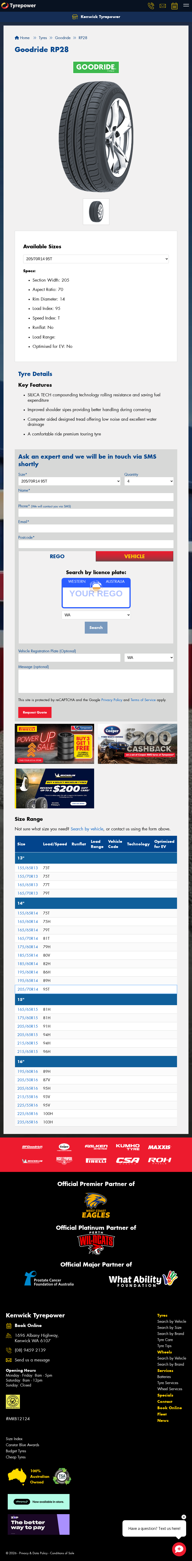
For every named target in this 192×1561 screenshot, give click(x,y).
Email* (23, 521)
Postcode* (26, 537)
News (163, 1420)
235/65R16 (27, 1122)
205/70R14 (28, 989)
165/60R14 (27, 921)
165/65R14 (27, 930)
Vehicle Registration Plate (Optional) (47, 651)
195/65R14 (27, 980)
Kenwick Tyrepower (100, 16)
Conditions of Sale (62, 1553)
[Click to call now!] (151, 6)
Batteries (164, 1376)
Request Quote (35, 712)
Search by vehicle (87, 829)
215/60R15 (27, 1043)
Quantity (131, 474)
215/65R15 (27, 1051)
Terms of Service (143, 700)
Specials (165, 1395)
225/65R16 (27, 1113)
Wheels (164, 1352)
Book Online (169, 1407)
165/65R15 (27, 1009)
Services (165, 1370)
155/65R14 (27, 913)
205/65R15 (27, 1034)
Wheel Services (169, 1388)
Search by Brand (170, 1333)
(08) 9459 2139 (30, 1350)
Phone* (44, 506)
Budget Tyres (16, 1451)
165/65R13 (27, 884)
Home (24, 37)
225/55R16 (27, 1105)
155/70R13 (27, 876)
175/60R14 (27, 946)
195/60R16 (27, 1071)
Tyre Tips (164, 1345)
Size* (22, 474)
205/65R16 (27, 1088)
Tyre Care (165, 1339)
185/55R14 (27, 955)
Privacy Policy (111, 700)
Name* (24, 490)
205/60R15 (27, 1026)
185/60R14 (27, 963)
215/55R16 (27, 1096)
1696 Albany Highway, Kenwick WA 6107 (37, 1338)
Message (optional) (33, 666)
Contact (164, 1401)
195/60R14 (27, 972)
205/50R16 (27, 1080)
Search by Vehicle (171, 1321)
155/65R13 (27, 868)
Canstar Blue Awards (22, 1444)
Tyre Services (167, 1382)
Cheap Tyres (16, 1457)
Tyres (162, 1315)
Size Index (14, 1438)
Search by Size (169, 1327)
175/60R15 (27, 1017)
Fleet (162, 1414)
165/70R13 (27, 893)
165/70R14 (27, 938)
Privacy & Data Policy (33, 1553)
